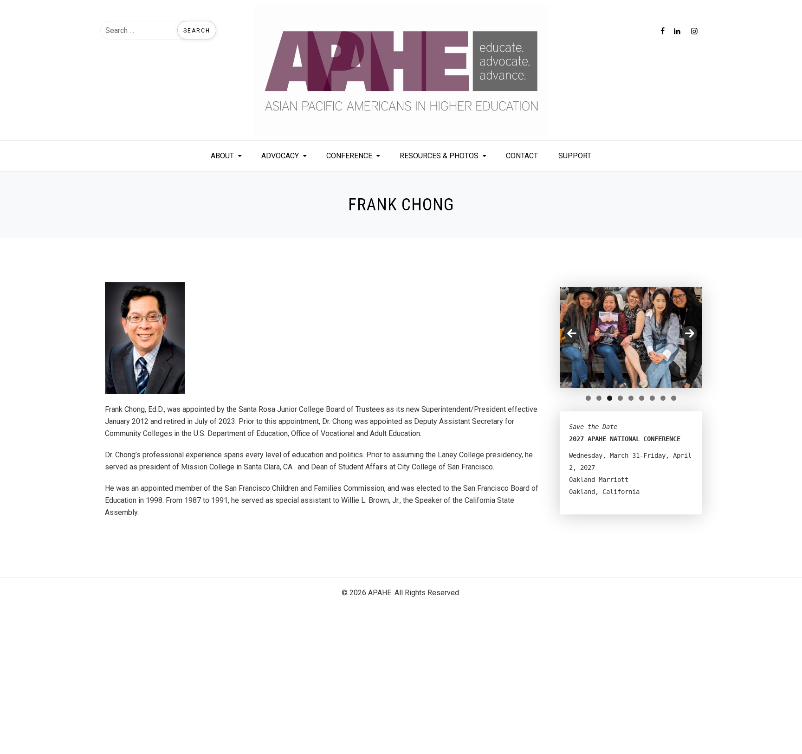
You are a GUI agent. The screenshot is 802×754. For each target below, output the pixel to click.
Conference (349, 155)
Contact (522, 155)
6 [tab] (641, 398)
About (222, 155)
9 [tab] (673, 398)
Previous (571, 333)
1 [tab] (588, 398)
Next (689, 333)
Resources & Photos (439, 155)
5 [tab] (631, 398)
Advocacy (280, 155)
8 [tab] (663, 398)
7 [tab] (652, 398)
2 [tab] (599, 398)
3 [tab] (609, 398)
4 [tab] (620, 398)
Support (574, 155)
